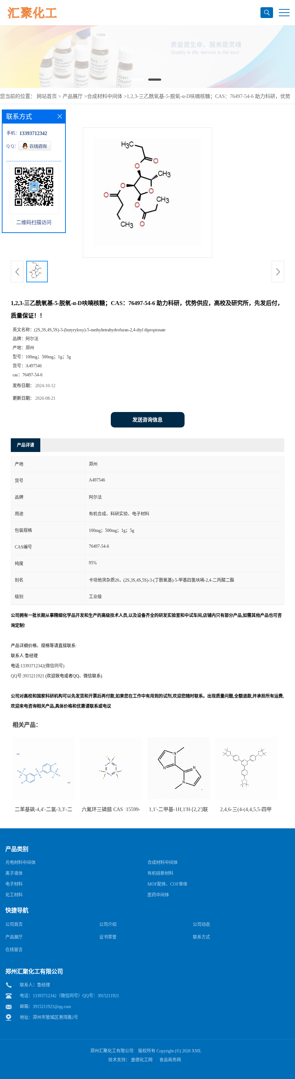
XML (196, 1050)
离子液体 (14, 873)
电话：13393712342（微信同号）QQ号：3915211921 (69, 995)
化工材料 (14, 894)
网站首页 (47, 96)
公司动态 (201, 924)
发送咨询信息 (147, 419)
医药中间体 (158, 894)
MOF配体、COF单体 (167, 884)
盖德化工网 (142, 1059)
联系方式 (201, 937)
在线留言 (14, 949)
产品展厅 (73, 96)
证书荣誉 (108, 937)
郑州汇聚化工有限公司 (111, 1050)
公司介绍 (108, 924)
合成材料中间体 (104, 96)
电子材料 (14, 884)
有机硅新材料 (160, 873)
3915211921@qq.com (52, 1006)
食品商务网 (170, 1059)
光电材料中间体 (20, 862)
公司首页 (14, 924)
